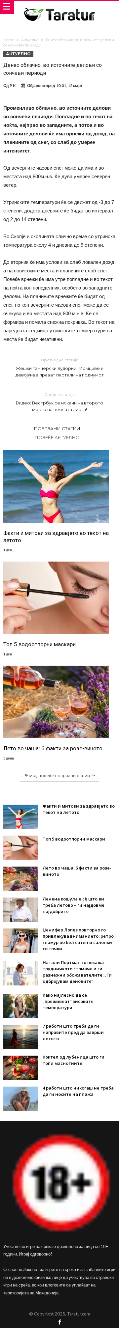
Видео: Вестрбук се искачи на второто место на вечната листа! (59, 402)
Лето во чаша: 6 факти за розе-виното (52, 748)
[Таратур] (59, 7)
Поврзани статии (57, 428)
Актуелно (29, 40)
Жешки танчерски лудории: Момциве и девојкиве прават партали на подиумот (60, 367)
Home (8, 40)
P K (13, 85)
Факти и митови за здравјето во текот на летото (56, 536)
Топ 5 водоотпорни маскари (39, 644)
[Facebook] (59, 1322)
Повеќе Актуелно (57, 437)
